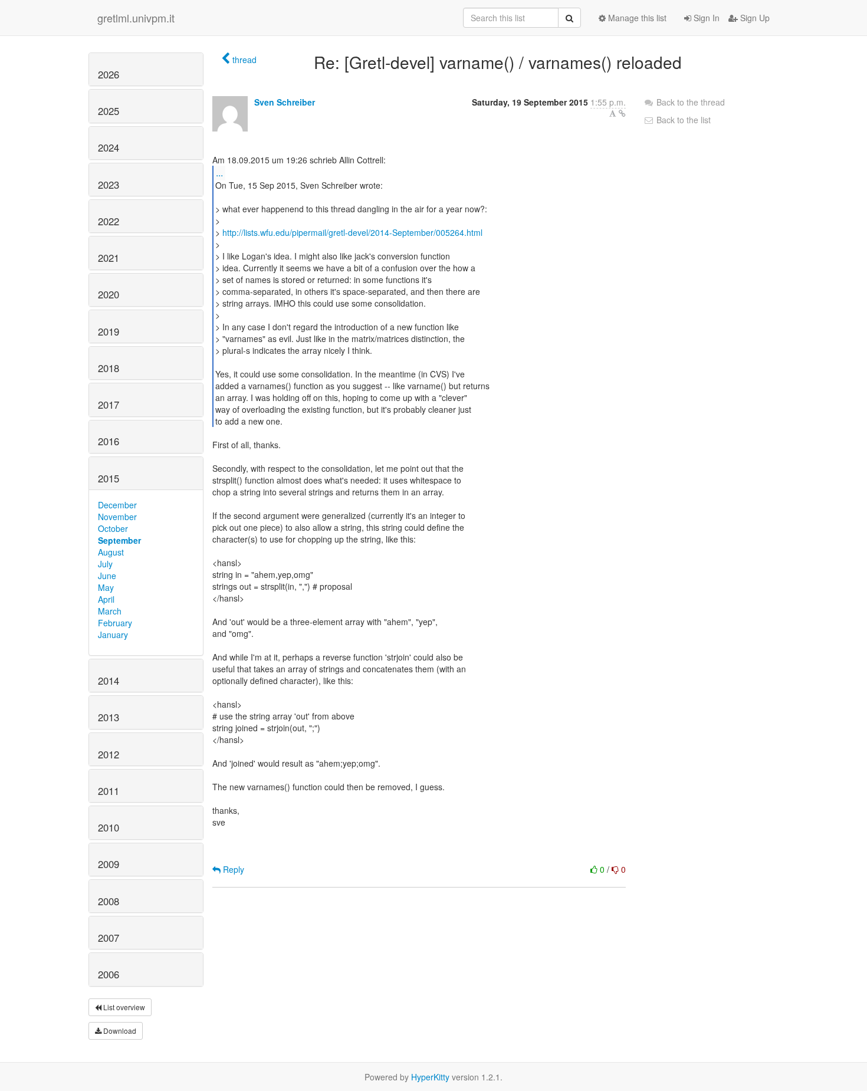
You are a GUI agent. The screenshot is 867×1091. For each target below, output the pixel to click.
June (107, 575)
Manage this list (636, 18)
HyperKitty (430, 1077)
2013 (108, 717)
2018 (108, 368)
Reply (232, 869)
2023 (108, 185)
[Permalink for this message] (622, 113)
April (106, 599)
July (105, 564)
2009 (108, 864)
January (113, 634)
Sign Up (754, 18)
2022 (108, 221)
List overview (123, 1007)
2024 (108, 147)
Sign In (705, 18)
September (119, 540)
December (117, 505)
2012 (108, 754)
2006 (108, 974)
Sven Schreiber (284, 102)
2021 (108, 258)
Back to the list (682, 120)
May (106, 587)
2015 (108, 478)
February (115, 623)
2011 (108, 791)
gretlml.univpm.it (136, 17)
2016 (108, 441)
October (113, 528)
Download (118, 1031)
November (117, 517)
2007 (108, 938)
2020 (108, 294)
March (109, 611)
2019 (108, 331)
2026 (108, 74)
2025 (108, 111)
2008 (108, 901)
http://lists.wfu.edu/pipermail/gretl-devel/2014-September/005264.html (352, 232)
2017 (108, 404)
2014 (108, 680)
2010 (108, 827)
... (219, 172)
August (111, 552)
